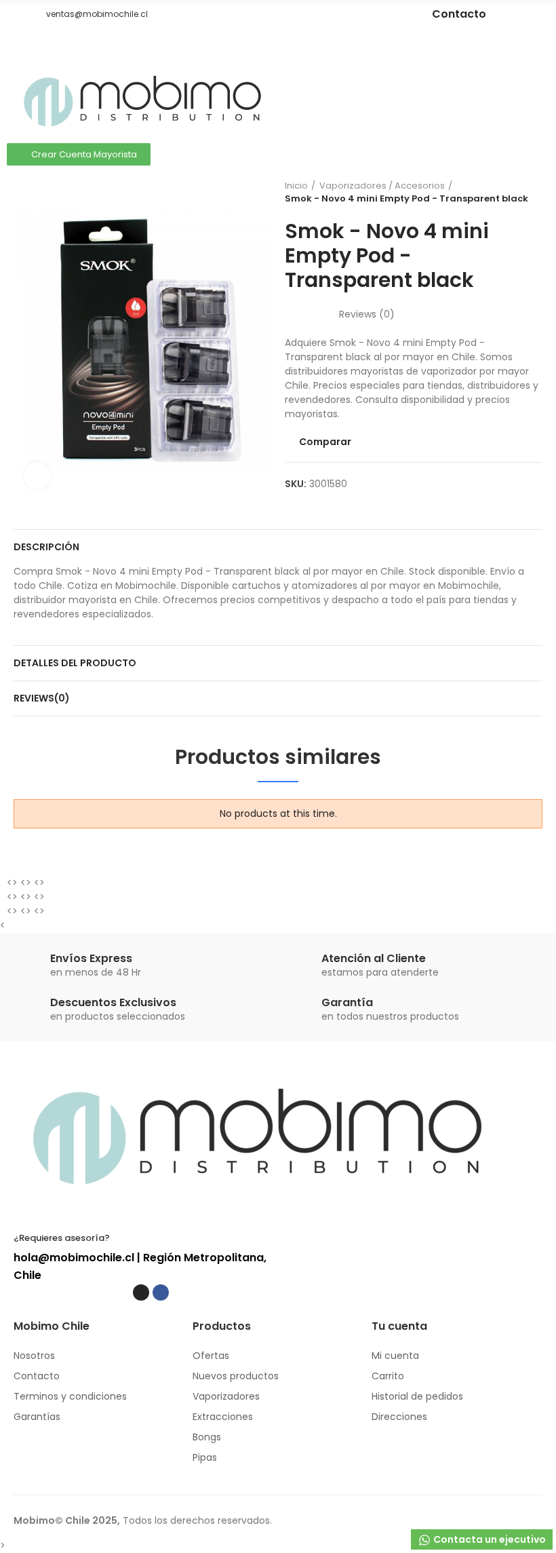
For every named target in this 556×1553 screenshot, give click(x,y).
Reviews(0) (42, 698)
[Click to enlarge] (37, 475)
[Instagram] (335, 14)
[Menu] (20, 46)
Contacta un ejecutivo (488, 1539)
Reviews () (367, 314)
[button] (18, 14)
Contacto (459, 14)
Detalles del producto (75, 663)
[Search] (512, 85)
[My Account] (535, 85)
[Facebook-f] (355, 14)
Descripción (46, 547)
